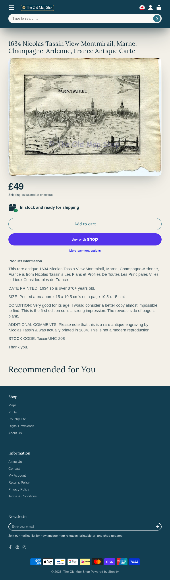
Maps (12, 405)
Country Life (17, 419)
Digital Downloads (21, 426)
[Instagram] (24, 547)
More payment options (85, 250)
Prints (12, 412)
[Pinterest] (17, 547)
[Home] (37, 8)
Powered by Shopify (105, 571)
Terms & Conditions (22, 496)
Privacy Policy (18, 489)
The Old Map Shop (76, 571)
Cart (159, 7)
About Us (15, 433)
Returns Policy (19, 482)
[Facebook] (10, 547)
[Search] (157, 18)
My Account (17, 475)
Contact (14, 468)
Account (150, 7)
